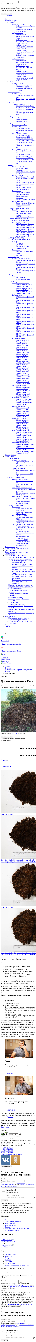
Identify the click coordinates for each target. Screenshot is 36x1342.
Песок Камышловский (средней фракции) (23, 188)
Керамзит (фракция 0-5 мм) (25, 106)
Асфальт (11, 22)
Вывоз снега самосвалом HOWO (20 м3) (24, 513)
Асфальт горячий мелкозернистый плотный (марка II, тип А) (24, 62)
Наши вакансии (10, 1223)
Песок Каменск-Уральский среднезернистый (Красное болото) (25, 183)
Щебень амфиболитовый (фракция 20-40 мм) (24, 289)
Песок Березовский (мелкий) (25, 203)
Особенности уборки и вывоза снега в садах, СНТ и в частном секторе (22, 565)
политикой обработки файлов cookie (20, 1304)
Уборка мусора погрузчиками (22, 488)
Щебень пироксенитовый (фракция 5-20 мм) (24, 433)
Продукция (8, 1256)
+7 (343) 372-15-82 (7, 1151)
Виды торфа (16, 276)
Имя (2, 1179)
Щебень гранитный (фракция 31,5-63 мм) (23, 375)
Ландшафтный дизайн (15, 597)
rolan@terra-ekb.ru (6, 1247)
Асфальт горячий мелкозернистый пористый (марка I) (25, 52)
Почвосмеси (16, 250)
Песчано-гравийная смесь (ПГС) (19, 208)
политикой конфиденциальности (13, 1183)
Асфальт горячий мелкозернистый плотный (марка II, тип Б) (24, 78)
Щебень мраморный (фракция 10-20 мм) (22, 421)
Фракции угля (17, 93)
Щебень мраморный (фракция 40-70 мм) (22, 428)
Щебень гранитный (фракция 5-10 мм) (22, 344)
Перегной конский (22, 119)
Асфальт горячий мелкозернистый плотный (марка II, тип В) (24, 72)
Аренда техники (13, 458)
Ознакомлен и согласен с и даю (17, 1184)
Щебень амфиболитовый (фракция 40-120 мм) (24, 292)
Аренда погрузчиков (19, 460)
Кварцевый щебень (18, 406)
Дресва (10, 81)
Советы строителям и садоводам (15, 555)
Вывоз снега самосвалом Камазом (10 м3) (24, 509)
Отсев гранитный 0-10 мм (24, 156)
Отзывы (7, 625)
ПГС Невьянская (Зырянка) (25, 217)
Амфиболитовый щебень (20, 283)
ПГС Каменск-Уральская (24, 212)
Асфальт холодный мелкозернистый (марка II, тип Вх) (24, 67)
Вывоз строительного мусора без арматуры (23, 502)
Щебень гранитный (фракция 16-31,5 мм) (23, 362)
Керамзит (11, 102)
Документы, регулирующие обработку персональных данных (17, 1229)
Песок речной (16, 191)
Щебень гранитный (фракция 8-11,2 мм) (22, 351)
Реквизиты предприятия (13, 1221)
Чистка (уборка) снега (19, 515)
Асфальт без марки (18, 24)
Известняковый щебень (20, 397)
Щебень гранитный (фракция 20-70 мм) (22, 369)
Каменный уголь (13, 92)
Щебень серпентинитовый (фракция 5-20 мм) (25, 445)
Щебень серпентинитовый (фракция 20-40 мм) (25, 448)
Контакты (8, 626)
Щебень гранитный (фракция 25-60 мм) (22, 372)
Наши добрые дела (11, 616)
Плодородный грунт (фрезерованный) (23, 247)
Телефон (4, 1181)
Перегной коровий (22, 121)
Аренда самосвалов (18, 468)
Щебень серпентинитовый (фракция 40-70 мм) (25, 452)
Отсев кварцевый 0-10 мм (24, 158)
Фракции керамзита (18, 104)
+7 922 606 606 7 (10, 1073)
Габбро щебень (17, 295)
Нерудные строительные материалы (20, 585)
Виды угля (11, 600)
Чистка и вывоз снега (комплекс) (23, 524)
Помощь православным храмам (18, 618)
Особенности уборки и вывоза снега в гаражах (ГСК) (22, 561)
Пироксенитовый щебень (20, 430)
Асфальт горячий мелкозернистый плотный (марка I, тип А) (24, 41)
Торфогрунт (20, 255)
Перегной (15, 118)
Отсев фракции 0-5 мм (19, 133)
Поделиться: (5, 676)
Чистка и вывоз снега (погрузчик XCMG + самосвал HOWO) (23, 538)
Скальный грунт (13, 257)
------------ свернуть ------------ (10, 15)
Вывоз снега (16, 507)
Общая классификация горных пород (20, 587)
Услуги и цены (9, 456)
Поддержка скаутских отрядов (18, 620)
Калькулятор (9, 1261)
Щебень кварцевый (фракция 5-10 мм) (22, 408)
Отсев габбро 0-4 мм (23, 128)
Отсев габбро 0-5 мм (23, 135)
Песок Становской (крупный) (22, 197)
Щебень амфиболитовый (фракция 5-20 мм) (24, 285)
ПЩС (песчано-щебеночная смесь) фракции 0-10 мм (25, 224)
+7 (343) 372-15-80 (7, 1147)
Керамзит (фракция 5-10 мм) (25, 107)
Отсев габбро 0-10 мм (23, 154)
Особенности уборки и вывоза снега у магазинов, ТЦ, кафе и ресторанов (22, 576)
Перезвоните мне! (7, 737)
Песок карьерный (18, 166)
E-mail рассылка (10, 554)
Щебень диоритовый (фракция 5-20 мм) (23, 388)
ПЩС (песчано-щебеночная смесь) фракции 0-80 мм (25, 235)
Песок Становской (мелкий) (25, 199)
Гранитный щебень (18, 338)
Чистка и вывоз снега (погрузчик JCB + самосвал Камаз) (25, 532)
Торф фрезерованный (23, 279)
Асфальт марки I (17, 33)
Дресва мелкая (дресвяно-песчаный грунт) (24, 89)
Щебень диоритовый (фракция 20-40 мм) (23, 391)
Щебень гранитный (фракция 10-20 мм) (22, 355)
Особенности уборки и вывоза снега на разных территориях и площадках (21, 558)
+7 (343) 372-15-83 (7, 1152)
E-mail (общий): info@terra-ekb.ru (11, 1154)
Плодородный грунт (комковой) (23, 243)
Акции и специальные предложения (17, 548)
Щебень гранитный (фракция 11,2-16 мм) (23, 358)
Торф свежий (20, 277)
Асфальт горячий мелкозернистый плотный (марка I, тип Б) (24, 46)
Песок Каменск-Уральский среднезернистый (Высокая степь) (25, 178)
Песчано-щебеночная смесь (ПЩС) (19, 218)
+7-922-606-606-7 (6, 1245)
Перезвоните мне (7, 14)
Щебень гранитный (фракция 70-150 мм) (23, 382)
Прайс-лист (5, 1127)
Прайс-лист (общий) (11, 547)
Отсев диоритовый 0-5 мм (24, 139)
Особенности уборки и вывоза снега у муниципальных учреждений (22, 581)
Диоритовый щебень (19, 385)
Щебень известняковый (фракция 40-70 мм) (24, 403)
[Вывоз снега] (5, 661)
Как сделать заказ (10, 550)
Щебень (11, 281)
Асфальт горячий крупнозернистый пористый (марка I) (25, 36)
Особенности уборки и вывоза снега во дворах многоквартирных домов (23, 571)
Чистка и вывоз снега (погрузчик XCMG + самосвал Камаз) (23, 543)
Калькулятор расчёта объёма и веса (16, 552)
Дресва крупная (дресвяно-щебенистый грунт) (25, 85)
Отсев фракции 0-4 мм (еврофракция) (19, 125)
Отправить (5, 1200)
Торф (10, 274)
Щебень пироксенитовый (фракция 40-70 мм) (24, 440)
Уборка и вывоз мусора (16, 477)
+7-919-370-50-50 (6, 1240)
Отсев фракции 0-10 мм (20, 149)
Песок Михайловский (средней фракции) (23, 193)
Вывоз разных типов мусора (21, 496)
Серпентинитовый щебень (21, 442)
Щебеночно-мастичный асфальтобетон (24, 30)
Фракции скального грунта (21, 258)
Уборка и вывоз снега (15, 505)
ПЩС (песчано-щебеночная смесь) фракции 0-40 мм (25, 231)
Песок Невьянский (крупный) (22, 169)
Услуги (7, 1258)
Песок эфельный (17, 201)
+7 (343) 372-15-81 (7, 1149)
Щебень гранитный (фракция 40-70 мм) (22, 379)
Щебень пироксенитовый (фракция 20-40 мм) (24, 436)
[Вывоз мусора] (6, 659)
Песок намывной (18, 175)
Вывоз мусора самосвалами (21, 479)
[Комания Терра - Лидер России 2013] (6, 663)
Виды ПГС (15, 210)
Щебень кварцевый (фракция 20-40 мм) (22, 415)
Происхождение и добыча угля (18, 599)
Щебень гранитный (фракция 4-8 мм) (22, 341)
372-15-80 (15, 733)
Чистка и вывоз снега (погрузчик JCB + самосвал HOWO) (25, 527)
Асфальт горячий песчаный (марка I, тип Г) (25, 56)
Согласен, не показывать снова (11, 1306)
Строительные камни (15, 588)
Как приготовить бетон (16, 604)
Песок (10, 165)
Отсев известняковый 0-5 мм (25, 140)
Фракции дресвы (17, 83)
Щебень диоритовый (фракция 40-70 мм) (23, 395)
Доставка (10, 1117)
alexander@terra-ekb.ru (8, 1241)
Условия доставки (10, 455)
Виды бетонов (13, 602)
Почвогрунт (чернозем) (16, 238)
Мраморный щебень (19, 418)
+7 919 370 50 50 (10, 1110)
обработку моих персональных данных (21, 1286)
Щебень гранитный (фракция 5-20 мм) (22, 348)
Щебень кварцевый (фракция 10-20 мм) (22, 412)
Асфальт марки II (18, 59)
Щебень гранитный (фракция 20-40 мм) (22, 365)
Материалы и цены (11, 21)
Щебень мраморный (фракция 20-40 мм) (22, 424)
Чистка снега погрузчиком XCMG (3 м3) (25, 521)
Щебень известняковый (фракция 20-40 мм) (24, 400)
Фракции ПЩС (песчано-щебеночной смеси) (20, 221)
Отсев (10, 123)
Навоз (10, 116)
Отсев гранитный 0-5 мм (24, 137)
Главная (7, 19)
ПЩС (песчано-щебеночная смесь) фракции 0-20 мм (25, 228)
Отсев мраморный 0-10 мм (25, 159)
